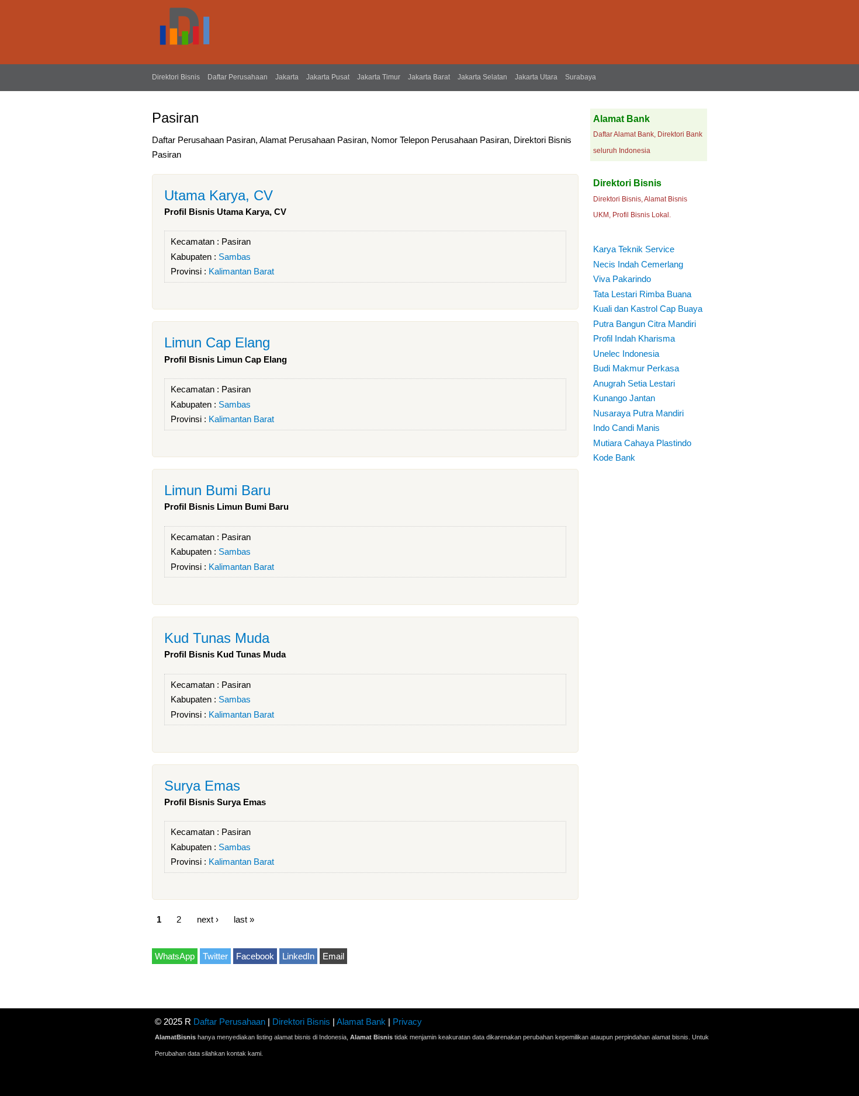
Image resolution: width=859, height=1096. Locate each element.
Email (333, 956)
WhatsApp (175, 956)
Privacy (407, 1022)
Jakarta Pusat (327, 77)
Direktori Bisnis (176, 77)
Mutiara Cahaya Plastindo (642, 443)
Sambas (235, 257)
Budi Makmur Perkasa (636, 368)
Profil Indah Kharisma (634, 338)
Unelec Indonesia (626, 354)
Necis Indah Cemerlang (638, 264)
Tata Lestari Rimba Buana (642, 294)
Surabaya (580, 77)
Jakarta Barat (429, 77)
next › (208, 919)
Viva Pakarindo (622, 279)
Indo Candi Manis (626, 428)
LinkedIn (298, 956)
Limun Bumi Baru (217, 490)
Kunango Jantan (624, 398)
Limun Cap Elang (217, 342)
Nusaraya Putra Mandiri (638, 413)
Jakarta (287, 77)
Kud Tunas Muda (216, 638)
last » (244, 919)
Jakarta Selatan (482, 77)
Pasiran (236, 241)
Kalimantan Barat (241, 271)
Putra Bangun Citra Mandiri (644, 324)
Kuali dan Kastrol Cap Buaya (647, 309)
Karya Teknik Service (633, 249)
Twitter (215, 956)
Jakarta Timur (378, 77)
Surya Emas (202, 786)
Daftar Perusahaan (237, 77)
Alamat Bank (361, 1022)
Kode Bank (614, 457)
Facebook (255, 956)
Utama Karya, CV (218, 195)
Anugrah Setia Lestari (634, 383)
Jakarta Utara (536, 77)
